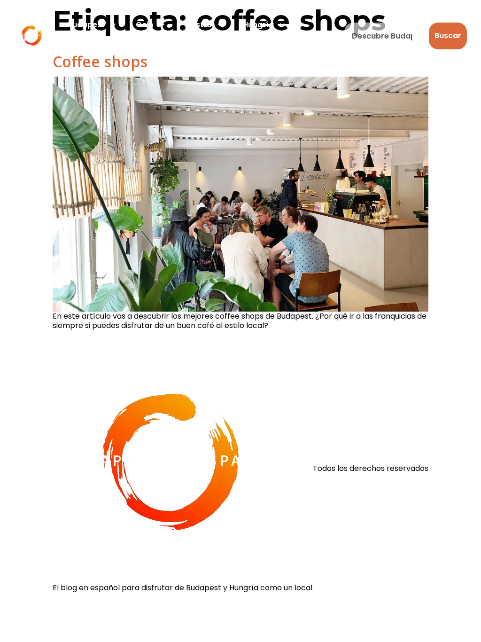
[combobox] (384, 36)
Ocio (145, 24)
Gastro (198, 24)
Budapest (86, 24)
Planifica (84, 46)
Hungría (258, 24)
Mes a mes (152, 46)
